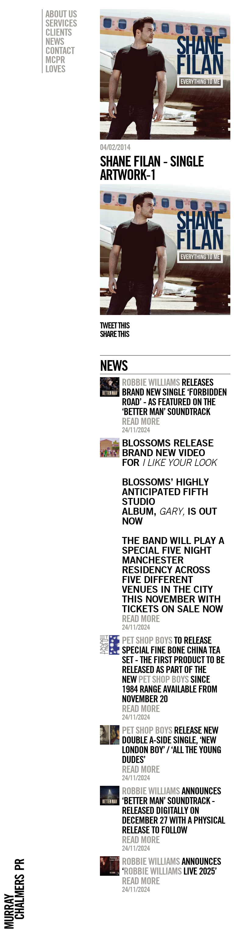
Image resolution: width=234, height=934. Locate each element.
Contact (59, 50)
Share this (114, 334)
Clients (58, 32)
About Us (61, 14)
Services (61, 23)
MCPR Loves (55, 64)
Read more (141, 421)
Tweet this (114, 325)
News (54, 41)
